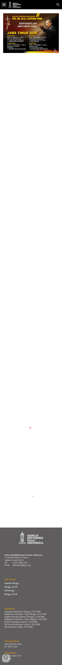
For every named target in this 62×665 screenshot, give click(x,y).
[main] (31, 560)
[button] (4, 4)
